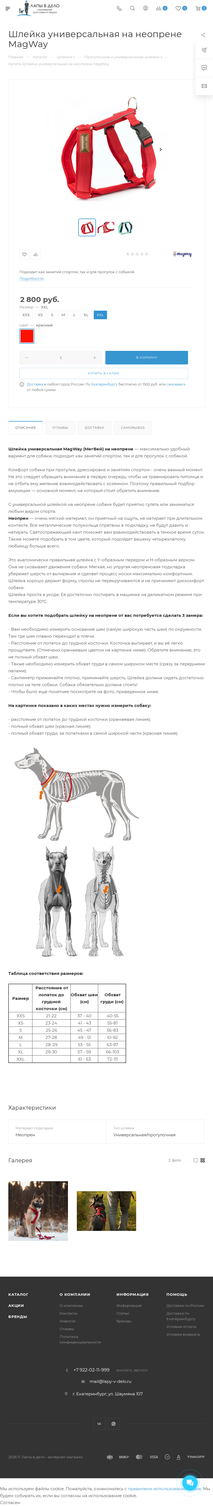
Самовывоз (133, 428)
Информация (132, 1294)
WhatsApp (114, 1424)
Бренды (17, 1316)
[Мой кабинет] (145, 8)
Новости (67, 1321)
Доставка (35, 384)
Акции (16, 1305)
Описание (25, 428)
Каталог (18, 1294)
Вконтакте (99, 1424)
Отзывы (60, 428)
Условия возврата (183, 1334)
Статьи (122, 1313)
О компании (75, 1294)
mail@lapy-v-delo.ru (110, 1381)
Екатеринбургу (104, 384)
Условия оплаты (181, 1326)
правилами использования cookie (164, 1488)
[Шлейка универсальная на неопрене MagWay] (106, 149)
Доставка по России (185, 1305)
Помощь (176, 1294)
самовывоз (175, 384)
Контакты (68, 1313)
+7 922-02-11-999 (91, 1370)
